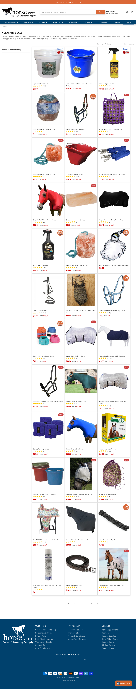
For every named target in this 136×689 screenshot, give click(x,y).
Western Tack (57, 22)
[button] (16, 50)
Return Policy (41, 636)
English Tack (73, 22)
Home (4, 27)
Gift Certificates (108, 645)
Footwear (42, 22)
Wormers (87, 22)
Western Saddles (109, 636)
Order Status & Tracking (45, 630)
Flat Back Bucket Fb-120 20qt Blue (44, 494)
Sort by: (100, 44)
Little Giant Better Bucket (75, 174)
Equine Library (108, 648)
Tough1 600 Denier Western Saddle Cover (47, 540)
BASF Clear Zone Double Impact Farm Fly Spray (47, 586)
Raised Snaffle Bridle (40, 311)
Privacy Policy (74, 633)
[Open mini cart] (131, 12)
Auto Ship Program (43, 648)
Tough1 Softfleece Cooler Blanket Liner (112, 356)
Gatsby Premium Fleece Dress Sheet (111, 220)
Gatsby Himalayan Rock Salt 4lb (44, 129)
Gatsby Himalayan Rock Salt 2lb (44, 174)
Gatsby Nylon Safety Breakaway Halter (112, 311)
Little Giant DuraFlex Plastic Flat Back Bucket (79, 85)
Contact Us (40, 645)
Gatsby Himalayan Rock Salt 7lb (77, 265)
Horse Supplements (110, 630)
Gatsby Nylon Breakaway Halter (76, 129)
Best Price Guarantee (44, 639)
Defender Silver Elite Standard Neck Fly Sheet (112, 402)
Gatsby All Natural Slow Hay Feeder (111, 129)
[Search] (100, 12)
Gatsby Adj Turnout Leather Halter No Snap (48, 401)
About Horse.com (75, 630)
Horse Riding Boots (110, 639)
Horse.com (64, 677)
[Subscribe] (84, 659)
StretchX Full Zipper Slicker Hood (44, 220)
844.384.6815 (111, 11)
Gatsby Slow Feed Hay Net (108, 494)
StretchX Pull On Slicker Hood (76, 401)
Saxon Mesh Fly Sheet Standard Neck (111, 585)
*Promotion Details (43, 642)
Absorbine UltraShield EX (41, 265)
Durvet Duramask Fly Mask (108, 449)
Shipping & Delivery (43, 633)
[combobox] (72, 12)
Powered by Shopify (73, 677)
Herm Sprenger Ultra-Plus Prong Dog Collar (114, 265)
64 (91, 603)
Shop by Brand (108, 642)
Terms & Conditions (76, 636)
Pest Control (27, 22)
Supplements (102, 22)
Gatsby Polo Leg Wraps (41, 449)
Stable (116, 22)
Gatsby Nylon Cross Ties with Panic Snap (112, 174)
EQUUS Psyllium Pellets (41, 84)
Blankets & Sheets (10, 22)
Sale (127, 22)
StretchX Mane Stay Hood (74, 449)
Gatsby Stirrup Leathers (74, 585)
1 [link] (68, 603)
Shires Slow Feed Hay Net (107, 540)
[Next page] (97, 603)
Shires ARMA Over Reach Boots (43, 356)
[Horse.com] (19, 12)
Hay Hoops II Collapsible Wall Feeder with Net (80, 312)
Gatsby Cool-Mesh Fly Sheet (75, 356)
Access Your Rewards (77, 639)
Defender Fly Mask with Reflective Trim (79, 494)
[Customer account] (127, 12)
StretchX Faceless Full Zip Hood (77, 540)
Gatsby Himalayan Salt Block (76, 220)
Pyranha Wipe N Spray (106, 84)
